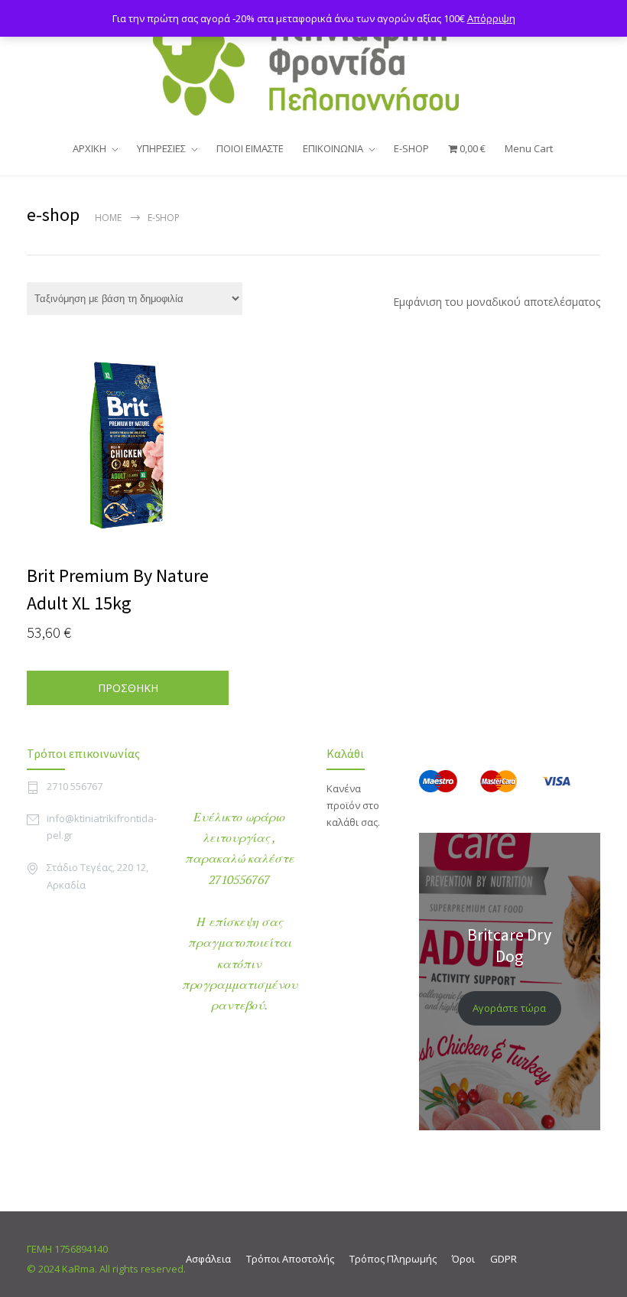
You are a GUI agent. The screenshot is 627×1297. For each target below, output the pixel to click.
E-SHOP (411, 148)
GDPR (503, 1259)
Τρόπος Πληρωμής (393, 1259)
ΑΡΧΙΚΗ (89, 148)
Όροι (463, 1259)
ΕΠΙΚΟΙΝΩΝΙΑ (333, 148)
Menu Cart (529, 148)
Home (108, 217)
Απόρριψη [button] (491, 18)
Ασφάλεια (208, 1259)
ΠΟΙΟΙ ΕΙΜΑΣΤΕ (250, 148)
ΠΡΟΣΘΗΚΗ (128, 688)
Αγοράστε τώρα (509, 1008)
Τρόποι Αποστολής (290, 1259)
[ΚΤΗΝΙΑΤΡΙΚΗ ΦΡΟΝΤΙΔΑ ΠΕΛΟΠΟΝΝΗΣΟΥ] (313, 64)
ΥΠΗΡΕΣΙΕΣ (161, 148)
